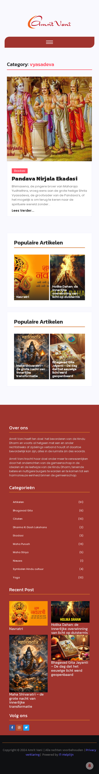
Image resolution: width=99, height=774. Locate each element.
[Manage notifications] (89, 765)
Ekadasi (19, 171)
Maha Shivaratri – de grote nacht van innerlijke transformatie (30, 370)
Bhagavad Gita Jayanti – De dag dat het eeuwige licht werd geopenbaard (64, 368)
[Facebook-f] (12, 728)
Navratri (22, 296)
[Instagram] (19, 728)
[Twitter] (26, 728)
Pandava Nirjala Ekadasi (44, 179)
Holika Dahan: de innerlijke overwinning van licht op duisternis (66, 291)
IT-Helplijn (66, 754)
